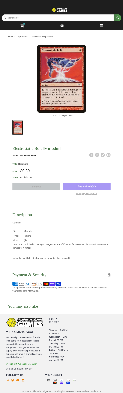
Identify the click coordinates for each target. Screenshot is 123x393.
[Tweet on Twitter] (103, 155)
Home (10, 36)
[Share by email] (108, 155)
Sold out (36, 186)
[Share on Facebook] (91, 155)
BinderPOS (96, 391)
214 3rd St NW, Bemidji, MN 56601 (22, 364)
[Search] (117, 17)
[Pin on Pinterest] (97, 155)
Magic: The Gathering (24, 155)
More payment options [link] (86, 193)
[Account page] (62, 26)
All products (21, 36)
